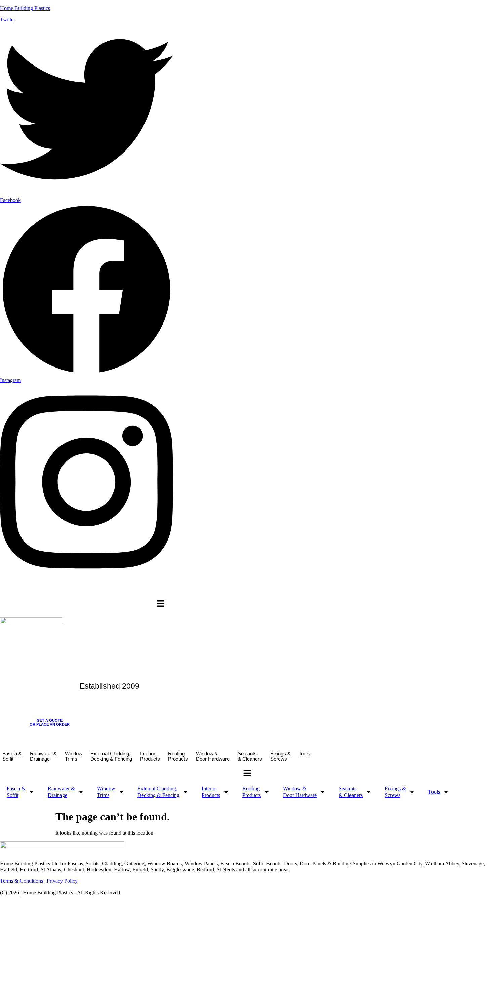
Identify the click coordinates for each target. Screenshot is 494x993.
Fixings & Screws (280, 756)
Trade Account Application (294, 589)
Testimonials (211, 589)
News (233, 589)
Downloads (97, 589)
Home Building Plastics (25, 8)
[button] (160, 604)
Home (23, 589)
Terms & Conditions (21, 881)
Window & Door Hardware (213, 756)
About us (41, 589)
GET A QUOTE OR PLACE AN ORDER (50, 722)
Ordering (120, 589)
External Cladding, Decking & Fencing (111, 756)
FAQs (157, 589)
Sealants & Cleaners (250, 756)
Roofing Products (178, 756)
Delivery (140, 589)
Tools (304, 754)
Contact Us (253, 589)
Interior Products (150, 756)
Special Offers (181, 589)
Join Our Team (68, 589)
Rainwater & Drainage (43, 756)
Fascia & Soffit (12, 756)
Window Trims (73, 756)
